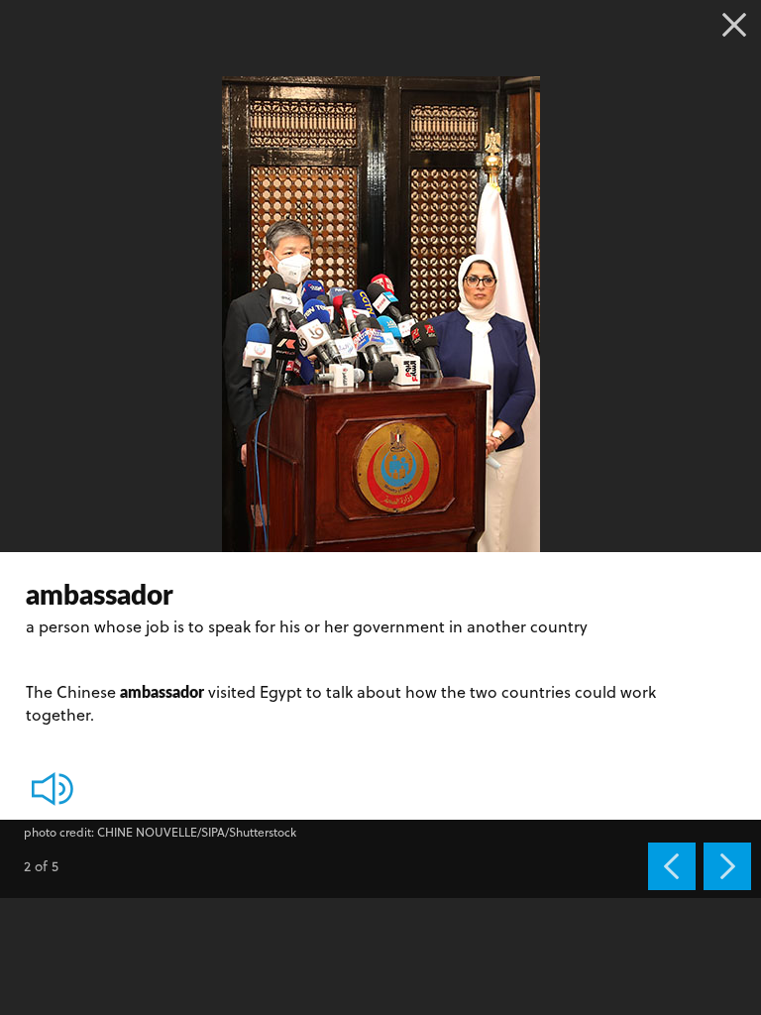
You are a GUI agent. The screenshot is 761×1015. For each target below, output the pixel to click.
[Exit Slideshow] (734, 25)
